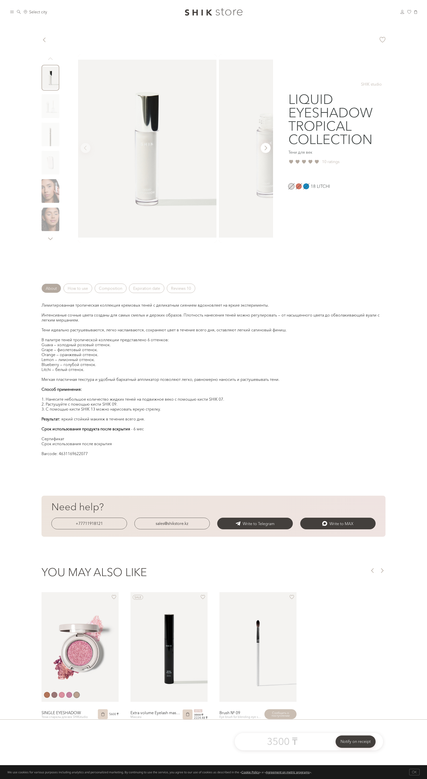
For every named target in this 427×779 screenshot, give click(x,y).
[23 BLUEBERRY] (306, 186)
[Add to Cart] (103, 714)
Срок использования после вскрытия (77, 443)
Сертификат (53, 438)
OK (414, 772)
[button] (50, 238)
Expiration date (146, 288)
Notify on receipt (356, 741)
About (51, 288)
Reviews (181, 288)
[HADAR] (54, 695)
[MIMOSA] (62, 695)
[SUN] (69, 695)
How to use (78, 288)
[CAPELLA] (47, 695)
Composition (110, 288)
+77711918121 (89, 523)
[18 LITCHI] (291, 186)
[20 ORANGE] (299, 186)
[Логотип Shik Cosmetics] (213, 12)
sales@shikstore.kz (172, 523)
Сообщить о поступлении (281, 714)
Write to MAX (341, 523)
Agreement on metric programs (288, 772)
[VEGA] (77, 695)
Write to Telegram (259, 523)
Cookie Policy (250, 772)
